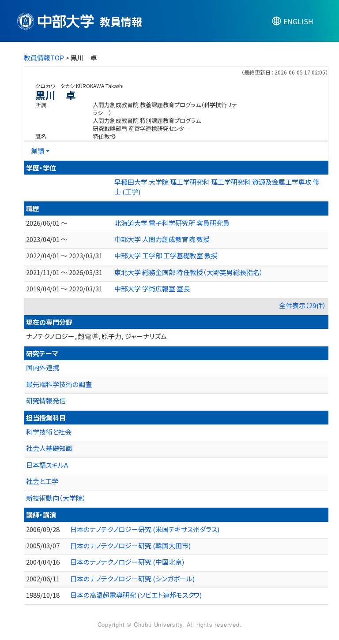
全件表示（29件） (302, 305)
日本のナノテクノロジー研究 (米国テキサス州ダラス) (144, 529)
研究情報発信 (46, 400)
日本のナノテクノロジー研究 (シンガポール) (132, 578)
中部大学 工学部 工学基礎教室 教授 (166, 255)
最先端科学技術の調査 (59, 384)
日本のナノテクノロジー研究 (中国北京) (127, 561)
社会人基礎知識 (49, 448)
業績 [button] (37, 150)
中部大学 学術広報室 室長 (152, 288)
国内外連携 (42, 367)
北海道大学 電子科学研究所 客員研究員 (172, 222)
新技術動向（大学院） (56, 497)
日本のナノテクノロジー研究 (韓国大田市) (130, 545)
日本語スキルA (47, 464)
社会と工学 (42, 481)
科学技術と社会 (49, 431)
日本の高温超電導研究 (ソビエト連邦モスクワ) (136, 594)
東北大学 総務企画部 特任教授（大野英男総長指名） (188, 272)
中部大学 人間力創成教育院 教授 (162, 239)
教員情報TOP (44, 57)
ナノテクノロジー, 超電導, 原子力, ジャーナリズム (96, 336)
